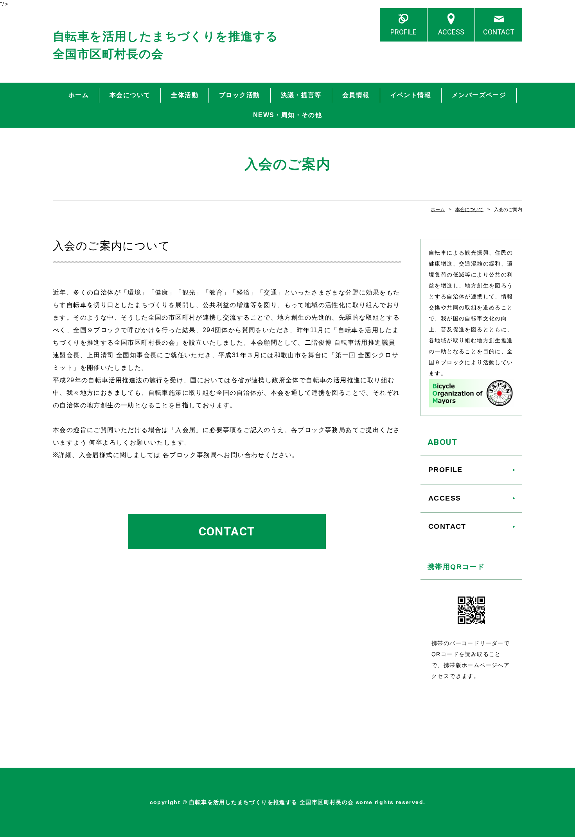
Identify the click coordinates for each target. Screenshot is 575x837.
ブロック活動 (239, 95)
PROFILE (403, 32)
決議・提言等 (301, 95)
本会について (130, 95)
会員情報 (356, 95)
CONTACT (498, 32)
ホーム (78, 95)
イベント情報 (410, 95)
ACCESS (451, 32)
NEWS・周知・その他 (287, 115)
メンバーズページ (479, 95)
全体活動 (184, 95)
